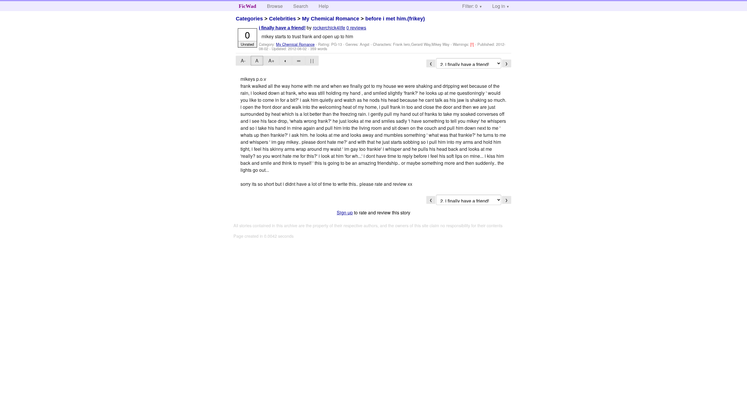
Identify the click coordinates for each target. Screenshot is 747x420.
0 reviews (356, 27)
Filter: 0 (470, 6)
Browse (275, 6)
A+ (271, 60)
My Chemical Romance (330, 19)
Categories (249, 19)
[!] (472, 44)
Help (324, 6)
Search (300, 6)
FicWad (247, 6)
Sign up (345, 212)
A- (243, 60)
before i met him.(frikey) (395, 19)
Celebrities (282, 19)
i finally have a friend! (282, 27)
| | (312, 60)
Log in (498, 6)
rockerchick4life (329, 27)
